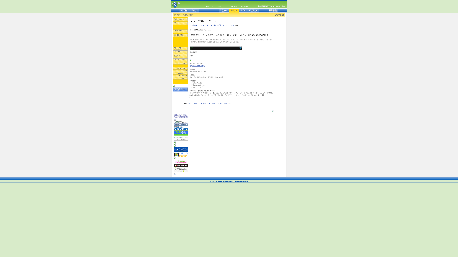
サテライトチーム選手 (180, 66)
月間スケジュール (180, 45)
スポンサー (180, 78)
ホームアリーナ (180, 76)
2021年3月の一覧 (213, 25)
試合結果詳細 (180, 38)
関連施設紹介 (273, 10)
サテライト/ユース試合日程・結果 (180, 41)
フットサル (234, 10)
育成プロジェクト (180, 73)
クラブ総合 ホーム (180, 89)
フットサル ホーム (180, 19)
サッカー (194, 10)
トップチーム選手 (180, 63)
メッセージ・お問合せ (180, 82)
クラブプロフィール (180, 60)
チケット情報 (180, 48)
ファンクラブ (180, 52)
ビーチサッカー (254, 10)
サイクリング (224, 10)
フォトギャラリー (180, 31)
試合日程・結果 (180, 35)
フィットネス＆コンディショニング (263, 10)
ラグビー (244, 10)
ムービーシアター (180, 27)
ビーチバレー (204, 10)
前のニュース (198, 25)
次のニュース (228, 25)
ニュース (180, 23)
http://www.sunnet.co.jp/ (197, 66)
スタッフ (180, 71)
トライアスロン (214, 10)
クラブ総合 (184, 10)
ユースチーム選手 (180, 68)
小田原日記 (180, 56)
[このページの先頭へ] (273, 111)
